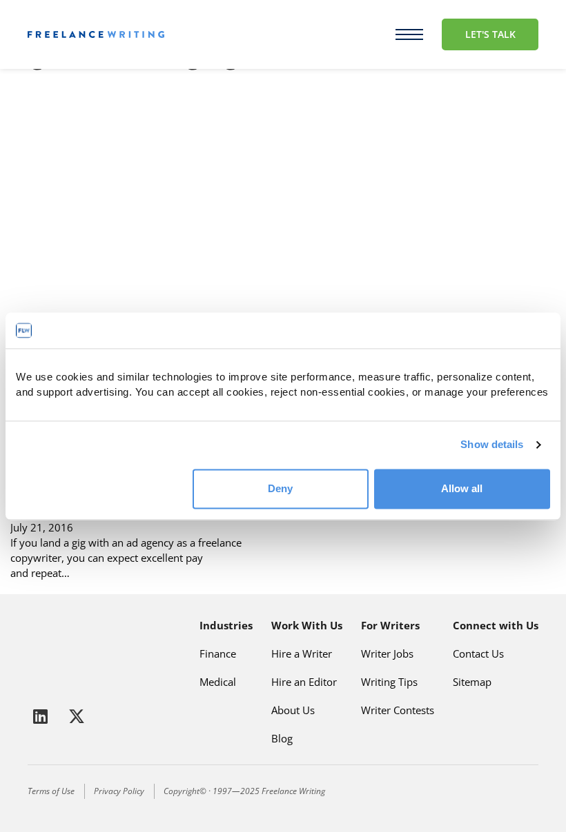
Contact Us (478, 653)
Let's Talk (490, 34)
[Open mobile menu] (409, 34)
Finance (217, 653)
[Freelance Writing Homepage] (61, 651)
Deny (280, 488)
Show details (491, 445)
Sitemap (472, 682)
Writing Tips (389, 682)
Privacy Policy (119, 791)
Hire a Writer (301, 653)
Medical (217, 682)
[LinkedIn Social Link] (43, 716)
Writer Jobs (387, 653)
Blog (282, 738)
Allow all (461, 488)
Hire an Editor (304, 682)
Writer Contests (397, 710)
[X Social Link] (76, 716)
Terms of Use (51, 791)
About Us (293, 710)
